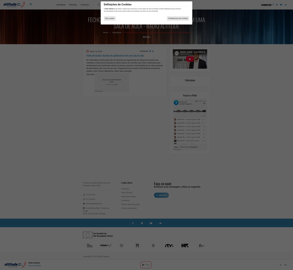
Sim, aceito (109, 18)
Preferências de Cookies (178, 18)
